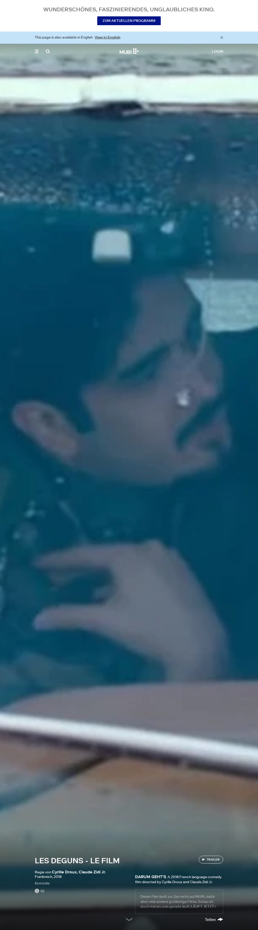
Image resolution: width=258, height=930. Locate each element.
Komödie (42, 883)
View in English (107, 37)
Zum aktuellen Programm (129, 20)
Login (217, 51)
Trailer (213, 859)
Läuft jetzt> (203, 906)
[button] (36, 51)
